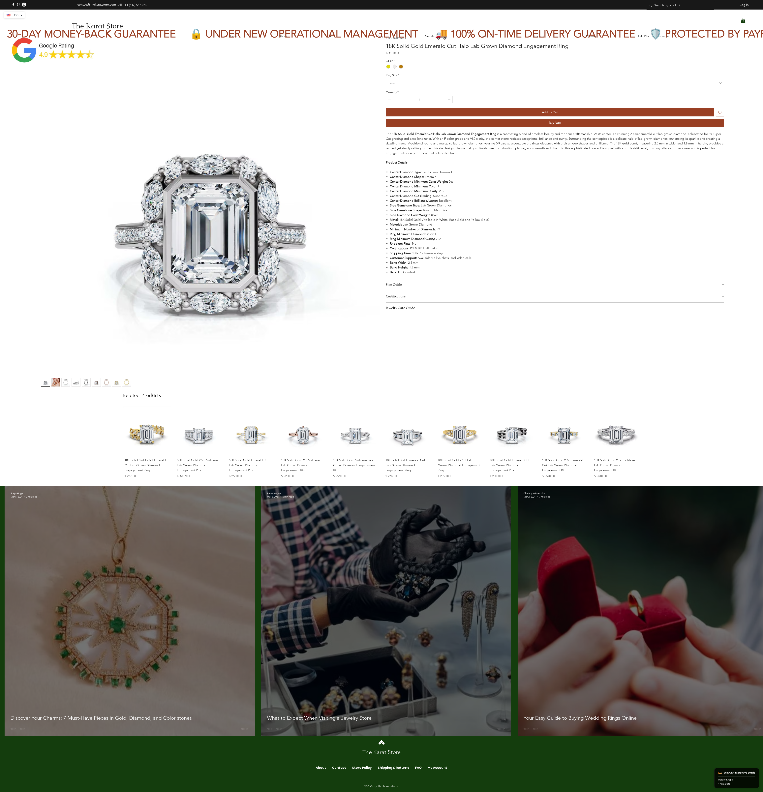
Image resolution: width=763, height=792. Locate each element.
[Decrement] (388, 99)
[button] (743, 20)
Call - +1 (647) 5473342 (131, 5)
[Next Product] (646, 468)
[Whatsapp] (24, 5)
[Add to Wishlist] (720, 112)
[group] (381, 481)
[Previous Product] (116, 468)
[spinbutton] (419, 99)
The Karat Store (97, 26)
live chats (442, 258)
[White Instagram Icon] (19, 5)
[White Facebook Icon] (13, 5)
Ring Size (392, 75)
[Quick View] (147, 468)
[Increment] (449, 99)
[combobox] (555, 83)
